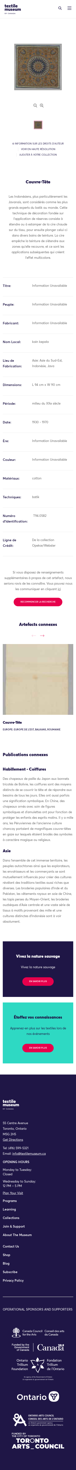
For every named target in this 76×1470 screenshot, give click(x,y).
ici (59, 589)
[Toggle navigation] (60, 8)
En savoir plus (38, 981)
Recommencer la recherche (38, 602)
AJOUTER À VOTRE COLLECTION (38, 155)
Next (42, 636)
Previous (34, 636)
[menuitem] (38, 1202)
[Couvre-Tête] (38, 679)
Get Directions (13, 1140)
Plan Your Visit (13, 1193)
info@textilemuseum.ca (29, 1153)
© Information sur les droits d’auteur (38, 144)
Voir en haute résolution (38, 149)
